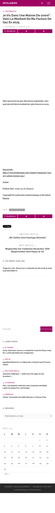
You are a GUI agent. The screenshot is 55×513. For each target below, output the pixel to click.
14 (33, 452)
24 (5, 463)
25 (12, 463)
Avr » (7, 474)
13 (26, 452)
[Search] (42, 3)
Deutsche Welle (12, 371)
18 (12, 457)
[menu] (48, 3)
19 (19, 457)
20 (26, 457)
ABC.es (8, 359)
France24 (9, 394)
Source (6, 198)
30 (47, 463)
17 (5, 457)
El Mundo (9, 347)
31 (5, 469)
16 (47, 452)
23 (47, 457)
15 (40, 452)
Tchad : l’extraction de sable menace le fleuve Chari (24, 397)
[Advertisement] (27, 69)
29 (40, 463)
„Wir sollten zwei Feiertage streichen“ (27, 237)
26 (19, 463)
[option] (27, 269)
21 (33, 457)
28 (33, 463)
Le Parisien (10, 382)
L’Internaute (10, 11)
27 (26, 463)
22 (40, 457)
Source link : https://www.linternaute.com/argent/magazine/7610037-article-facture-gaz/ (27, 172)
